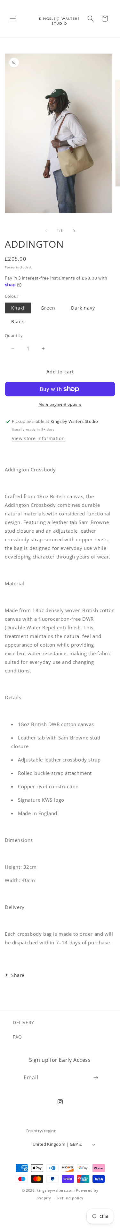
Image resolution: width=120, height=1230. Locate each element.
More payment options (60, 404)
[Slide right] (74, 231)
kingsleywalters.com (56, 1190)
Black (17, 322)
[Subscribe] (96, 1077)
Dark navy (83, 308)
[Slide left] (46, 231)
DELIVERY (23, 1022)
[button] (13, 18)
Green (48, 308)
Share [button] (18, 975)
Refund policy (70, 1198)
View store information (38, 438)
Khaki (18, 308)
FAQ (17, 1037)
